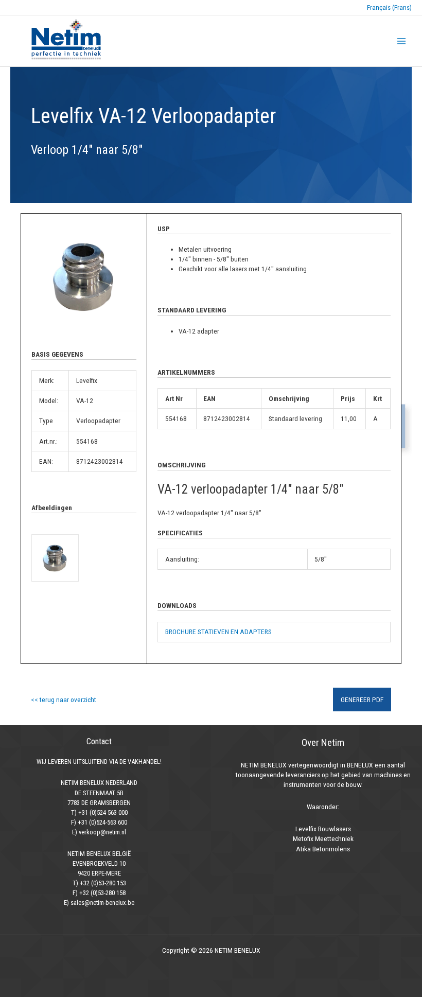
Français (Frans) (389, 7)
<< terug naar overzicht (63, 699)
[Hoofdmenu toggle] (401, 40)
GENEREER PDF (362, 699)
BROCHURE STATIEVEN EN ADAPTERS (218, 631)
